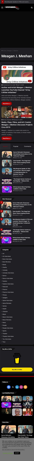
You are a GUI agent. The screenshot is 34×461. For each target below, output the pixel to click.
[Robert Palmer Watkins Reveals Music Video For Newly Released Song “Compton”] (6, 411)
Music (4, 314)
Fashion (5, 281)
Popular (15, 146)
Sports (4, 331)
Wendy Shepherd (7, 119)
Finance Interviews (8, 292)
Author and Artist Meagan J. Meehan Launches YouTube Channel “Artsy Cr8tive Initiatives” (16, 89)
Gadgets (5, 297)
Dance (4, 275)
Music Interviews (7, 317)
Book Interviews (7, 259)
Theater (5, 333)
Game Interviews (7, 300)
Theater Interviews (8, 336)
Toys (4, 342)
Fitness (5, 295)
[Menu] (2, 8)
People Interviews (8, 328)
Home (4, 50)
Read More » (6, 103)
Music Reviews (7, 319)
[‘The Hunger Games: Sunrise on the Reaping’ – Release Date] (7, 181)
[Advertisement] (17, 29)
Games (5, 306)
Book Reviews (7, 262)
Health (4, 308)
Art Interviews (7, 256)
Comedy (5, 270)
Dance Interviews (8, 278)
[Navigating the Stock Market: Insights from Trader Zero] (28, 405)
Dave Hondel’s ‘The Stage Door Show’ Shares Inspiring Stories (25, 437)
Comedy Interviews (8, 273)
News (4, 322)
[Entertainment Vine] (12, 7)
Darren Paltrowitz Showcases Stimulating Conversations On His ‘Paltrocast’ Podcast (22, 154)
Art (3, 253)
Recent (5, 146)
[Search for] (32, 8)
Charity (5, 267)
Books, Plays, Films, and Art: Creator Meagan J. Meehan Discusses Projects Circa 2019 (17, 124)
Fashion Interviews (8, 284)
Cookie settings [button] (8, 453)
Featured (5, 286)
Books (4, 264)
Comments (27, 146)
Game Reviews (7, 303)
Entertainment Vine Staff (9, 85)
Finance (5, 289)
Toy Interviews (7, 339)
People (5, 325)
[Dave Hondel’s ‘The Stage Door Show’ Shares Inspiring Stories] (7, 163)
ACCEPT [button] (17, 453)
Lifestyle (5, 311)
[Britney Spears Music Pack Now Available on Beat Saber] (7, 189)
